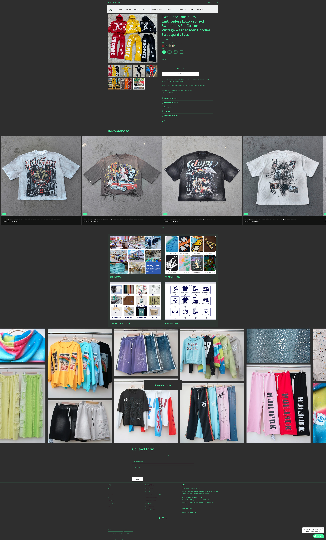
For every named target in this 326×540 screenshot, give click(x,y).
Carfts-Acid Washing (150, 510)
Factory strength (112, 495)
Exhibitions (111, 501)
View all (163, 231)
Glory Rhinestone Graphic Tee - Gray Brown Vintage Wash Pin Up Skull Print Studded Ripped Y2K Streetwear (113, 219)
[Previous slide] (159, 445)
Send (137, 479)
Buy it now (180, 74)
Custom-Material (149, 492)
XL (175, 52)
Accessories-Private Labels (152, 498)
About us (110, 492)
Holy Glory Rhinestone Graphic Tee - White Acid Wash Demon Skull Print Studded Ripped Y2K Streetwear (32, 219)
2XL (181, 52)
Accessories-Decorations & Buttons (154, 495)
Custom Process (149, 489)
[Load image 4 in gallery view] (151, 71)
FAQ (109, 507)
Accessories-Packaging (150, 501)
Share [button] (165, 121)
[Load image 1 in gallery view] (114, 71)
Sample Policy (111, 504)
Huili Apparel (114, 539)
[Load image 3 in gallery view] (139, 71)
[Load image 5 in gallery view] (114, 84)
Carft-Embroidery (149, 507)
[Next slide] (167, 445)
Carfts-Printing (148, 504)
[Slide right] (167, 228)
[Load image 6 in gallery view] (126, 84)
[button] (209, 2)
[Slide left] (159, 228)
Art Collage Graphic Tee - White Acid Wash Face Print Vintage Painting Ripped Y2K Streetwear (270, 219)
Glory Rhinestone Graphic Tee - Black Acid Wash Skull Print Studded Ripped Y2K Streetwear (189, 219)
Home (109, 489)
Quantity (164, 59)
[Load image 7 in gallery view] (139, 84)
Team (109, 498)
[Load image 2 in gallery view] (126, 71)
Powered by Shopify (122, 539)
